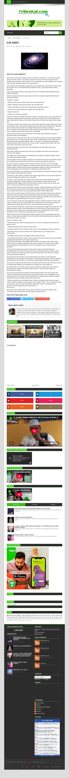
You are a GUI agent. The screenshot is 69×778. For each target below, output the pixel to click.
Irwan (43, 663)
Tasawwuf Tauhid (23, 617)
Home (22, 766)
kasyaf (12, 620)
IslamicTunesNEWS (39, 632)
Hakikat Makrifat (26, 615)
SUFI (14, 1)
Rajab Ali (38, 705)
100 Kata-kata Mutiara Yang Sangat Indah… (46, 732)
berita (40, 617)
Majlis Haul (39, 618)
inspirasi (46, 618)
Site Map (39, 766)
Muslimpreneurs (38, 634)
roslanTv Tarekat (40, 713)
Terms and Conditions (56, 766)
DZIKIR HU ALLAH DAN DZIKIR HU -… (43, 754)
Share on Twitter (29, 298)
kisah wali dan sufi (41, 615)
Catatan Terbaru (10, 385)
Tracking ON (52, 755)
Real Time (47, 755)
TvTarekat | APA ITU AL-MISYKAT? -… (43, 739)
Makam (57, 618)
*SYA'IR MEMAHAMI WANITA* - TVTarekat (44, 742)
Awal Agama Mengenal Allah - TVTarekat (47, 735)
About (27, 766)
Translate (46, 679)
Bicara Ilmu (11, 615)
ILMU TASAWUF (27, 46)
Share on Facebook (15, 298)
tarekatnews (48, 617)
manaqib (52, 618)
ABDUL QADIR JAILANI (23, 618)
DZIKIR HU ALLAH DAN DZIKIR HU (22, 646)
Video (33, 618)
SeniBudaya (57, 617)
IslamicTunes (42, 762)
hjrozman (38, 711)
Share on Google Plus (43, 298)
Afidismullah (44, 640)
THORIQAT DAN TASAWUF (43, 707)
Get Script (42, 755)
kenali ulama (11, 617)
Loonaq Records (40, 703)
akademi (34, 617)
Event (8, 618)
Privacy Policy (46, 766)
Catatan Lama (58, 385)
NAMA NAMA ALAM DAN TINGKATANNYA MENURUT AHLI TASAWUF (21, 638)
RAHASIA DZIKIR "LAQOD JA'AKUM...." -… (44, 728)
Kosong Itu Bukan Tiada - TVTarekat (42, 751)
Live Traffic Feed (47, 720)
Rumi (16, 620)
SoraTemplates (29, 762)
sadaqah (28, 620)
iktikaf (20, 620)
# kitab (14, 618)
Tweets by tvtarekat (11, 604)
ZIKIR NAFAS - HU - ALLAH (20, 669)
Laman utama (35, 385)
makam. (23, 620)
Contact (32, 766)
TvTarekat (38, 709)
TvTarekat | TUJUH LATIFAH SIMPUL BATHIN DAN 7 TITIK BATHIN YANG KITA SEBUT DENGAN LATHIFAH (22, 655)
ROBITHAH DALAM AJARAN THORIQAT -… (44, 724)
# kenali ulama (54, 615)
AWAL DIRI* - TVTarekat (40, 748)
